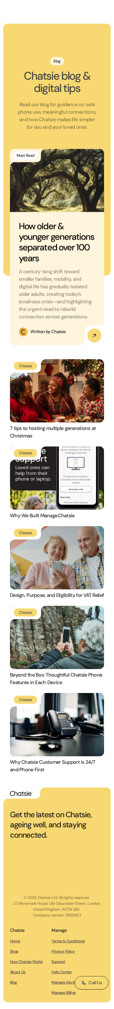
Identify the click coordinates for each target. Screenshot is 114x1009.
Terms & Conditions (68, 941)
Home (15, 941)
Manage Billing (63, 992)
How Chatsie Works (26, 961)
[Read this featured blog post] (94, 335)
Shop (14, 951)
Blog (13, 982)
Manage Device (64, 982)
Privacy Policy (63, 951)
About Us (17, 971)
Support (58, 961)
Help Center (61, 971)
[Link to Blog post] (57, 180)
